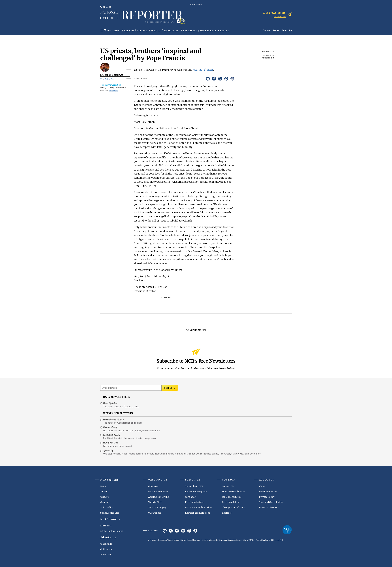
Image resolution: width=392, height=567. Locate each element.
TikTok (195, 531)
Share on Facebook (214, 79)
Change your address (233, 507)
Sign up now (280, 16)
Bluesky (165, 531)
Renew (276, 30)
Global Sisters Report (214, 30)
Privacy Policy (266, 497)
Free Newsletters (194, 502)
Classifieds (106, 544)
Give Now (153, 486)
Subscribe (287, 30)
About (262, 486)
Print (232, 79)
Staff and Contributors (271, 502)
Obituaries (106, 549)
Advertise (105, 554)
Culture (142, 30)
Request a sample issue (197, 512)
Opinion (156, 30)
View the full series (202, 69)
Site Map (196, 540)
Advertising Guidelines (157, 540)
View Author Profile (108, 79)
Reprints (227, 512)
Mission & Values (268, 491)
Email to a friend (226, 79)
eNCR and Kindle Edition (198, 507)
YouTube (183, 531)
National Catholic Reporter (287, 529)
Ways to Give (155, 502)
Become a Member (158, 491)
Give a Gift (190, 497)
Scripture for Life (109, 512)
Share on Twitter (220, 79)
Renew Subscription (196, 491)
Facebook (177, 531)
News (117, 30)
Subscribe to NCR (194, 486)
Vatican (129, 30)
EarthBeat (190, 30)
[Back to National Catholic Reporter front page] (142, 17)
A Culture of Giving (158, 497)
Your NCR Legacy (157, 507)
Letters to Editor (231, 502)
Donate (266, 30)
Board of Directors (269, 507)
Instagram (189, 531)
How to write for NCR (233, 491)
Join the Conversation (110, 85)
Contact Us (228, 486)
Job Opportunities (231, 497)
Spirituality (172, 30)
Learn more (113, 91)
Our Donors (154, 512)
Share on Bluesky (208, 79)
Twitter (171, 531)
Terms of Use (173, 540)
